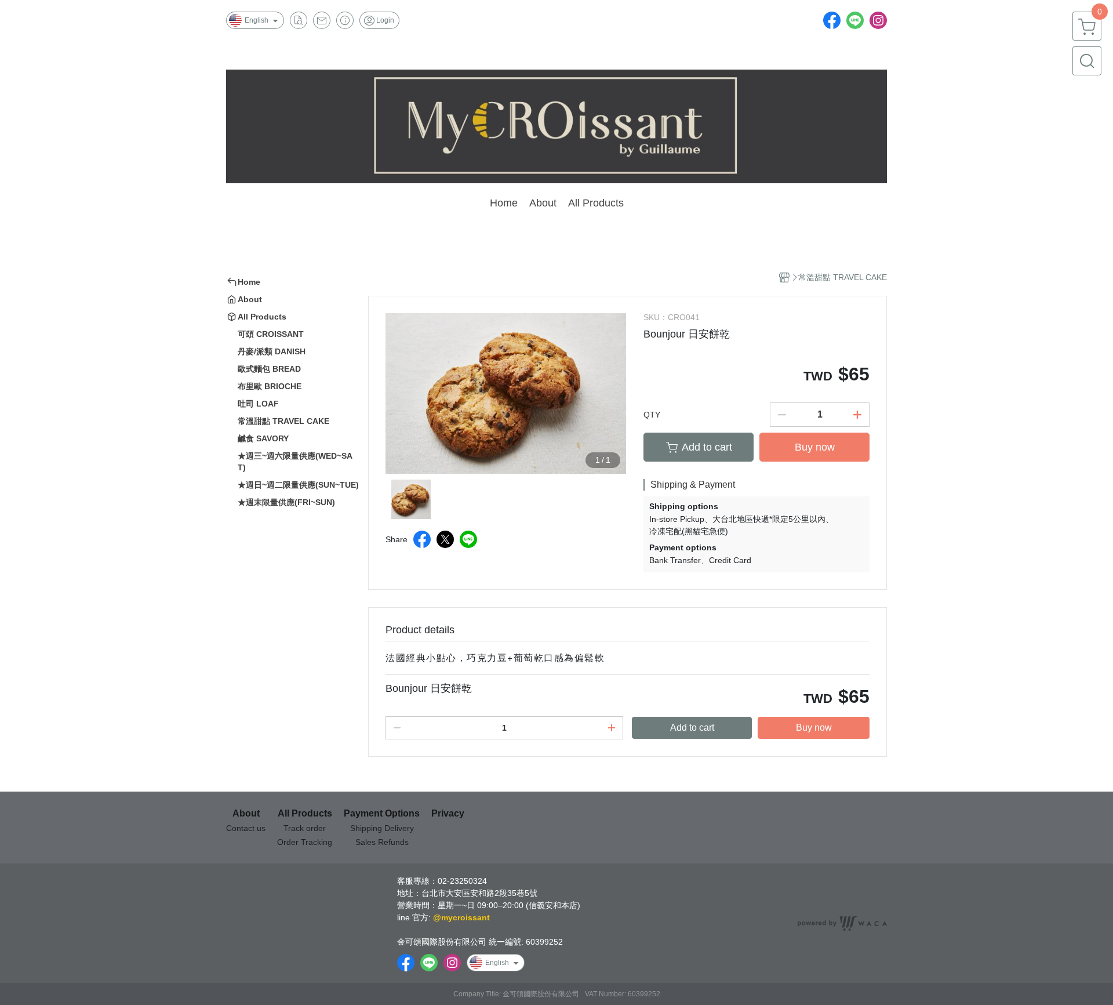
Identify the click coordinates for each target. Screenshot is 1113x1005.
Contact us (245, 828)
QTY (651, 414)
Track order (304, 828)
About (246, 813)
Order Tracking (304, 842)
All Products (305, 813)
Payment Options (382, 813)
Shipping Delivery (382, 828)
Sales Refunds (382, 842)
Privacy (447, 813)
